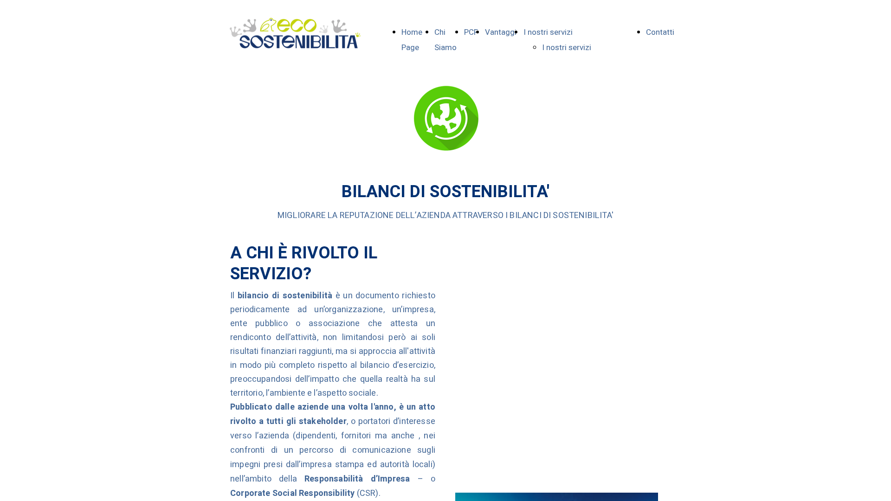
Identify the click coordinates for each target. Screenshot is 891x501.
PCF (471, 32)
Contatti (660, 32)
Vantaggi (501, 32)
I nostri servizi (548, 32)
